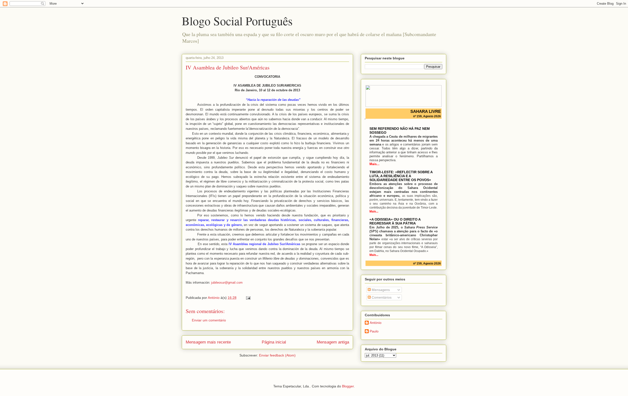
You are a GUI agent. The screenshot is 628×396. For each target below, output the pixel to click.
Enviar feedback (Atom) (277, 355)
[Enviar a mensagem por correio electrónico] (247, 298)
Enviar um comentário (209, 320)
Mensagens (380, 290)
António (375, 323)
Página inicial (274, 342)
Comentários (381, 297)
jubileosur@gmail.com (227, 282)
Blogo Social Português (237, 20)
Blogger (348, 386)
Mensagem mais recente (208, 342)
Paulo (374, 331)
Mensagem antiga (333, 342)
